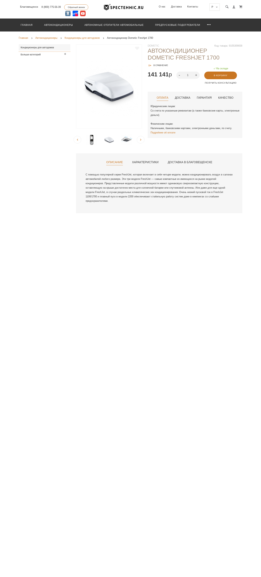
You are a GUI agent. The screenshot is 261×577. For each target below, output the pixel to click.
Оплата (162, 97)
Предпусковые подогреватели (177, 25)
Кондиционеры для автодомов (37, 47)
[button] (196, 75)
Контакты (192, 6)
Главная (27, 25)
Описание (114, 162)
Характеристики (145, 162)
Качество (225, 97)
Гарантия (204, 97)
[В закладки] (137, 48)
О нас (162, 6)
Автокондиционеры (58, 25)
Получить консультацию (221, 83)
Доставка (176, 6)
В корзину (220, 75)
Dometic (153, 45)
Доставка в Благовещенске (190, 162)
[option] (109, 86)
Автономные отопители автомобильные (114, 25)
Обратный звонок (76, 7)
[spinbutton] (188, 75)
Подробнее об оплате (163, 132)
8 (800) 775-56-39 (51, 7)
